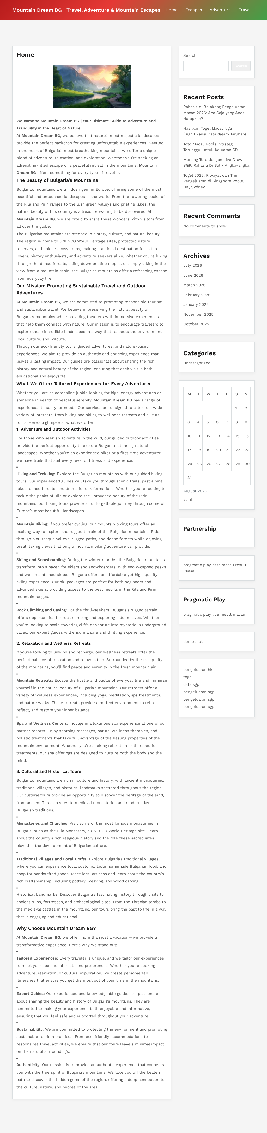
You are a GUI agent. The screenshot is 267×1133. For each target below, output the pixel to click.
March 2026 (194, 285)
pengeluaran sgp (198, 691)
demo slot (193, 641)
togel (188, 677)
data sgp (191, 684)
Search (189, 55)
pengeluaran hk (198, 669)
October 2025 (196, 324)
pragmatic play (197, 565)
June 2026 (193, 275)
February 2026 (196, 294)
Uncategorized (196, 362)
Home (172, 9)
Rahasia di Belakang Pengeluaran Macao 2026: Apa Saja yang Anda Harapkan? (214, 112)
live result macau (228, 614)
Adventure (220, 9)
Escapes (193, 9)
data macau (223, 565)
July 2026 (192, 265)
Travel (245, 9)
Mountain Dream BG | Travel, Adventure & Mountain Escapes (86, 10)
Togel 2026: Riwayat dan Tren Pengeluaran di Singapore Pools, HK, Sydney (213, 181)
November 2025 (198, 314)
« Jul (187, 499)
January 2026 (196, 304)
